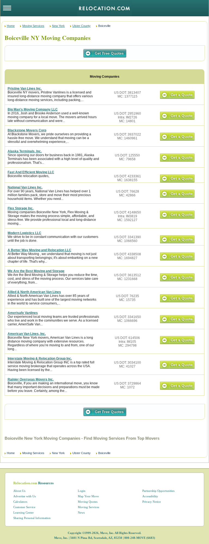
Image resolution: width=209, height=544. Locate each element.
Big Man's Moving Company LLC (33, 109)
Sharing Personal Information (32, 518)
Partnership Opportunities (158, 490)
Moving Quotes (87, 501)
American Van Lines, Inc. (27, 334)
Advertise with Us (24, 496)
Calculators (20, 501)
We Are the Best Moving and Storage (36, 271)
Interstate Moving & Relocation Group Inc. (40, 358)
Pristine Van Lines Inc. (25, 88)
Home (11, 25)
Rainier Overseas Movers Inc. (31, 379)
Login (81, 490)
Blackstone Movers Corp (27, 130)
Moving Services (33, 25)
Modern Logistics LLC (24, 233)
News (81, 512)
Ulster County (81, 25)
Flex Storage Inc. (20, 208)
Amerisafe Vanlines (23, 313)
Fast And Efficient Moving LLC (31, 172)
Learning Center (23, 512)
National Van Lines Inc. (25, 187)
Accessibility (150, 496)
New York (58, 25)
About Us (19, 490)
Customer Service (24, 507)
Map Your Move (88, 496)
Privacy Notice (151, 501)
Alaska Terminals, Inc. (25, 151)
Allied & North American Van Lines (34, 292)
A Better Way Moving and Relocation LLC (39, 250)
